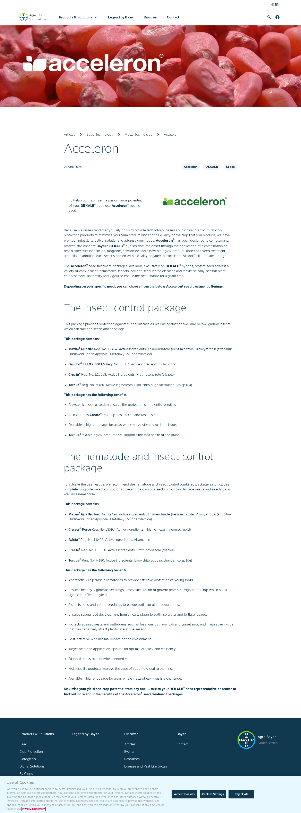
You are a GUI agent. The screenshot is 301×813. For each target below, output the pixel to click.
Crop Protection (31, 751)
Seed (23, 744)
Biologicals (27, 759)
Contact (173, 17)
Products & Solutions (78, 17)
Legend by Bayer (121, 17)
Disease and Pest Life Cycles (145, 766)
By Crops (26, 774)
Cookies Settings (213, 794)
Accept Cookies (184, 794)
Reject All (241, 794)
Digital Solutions (32, 766)
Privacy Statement (33, 809)
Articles (130, 744)
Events (129, 751)
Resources (132, 759)
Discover (150, 17)
